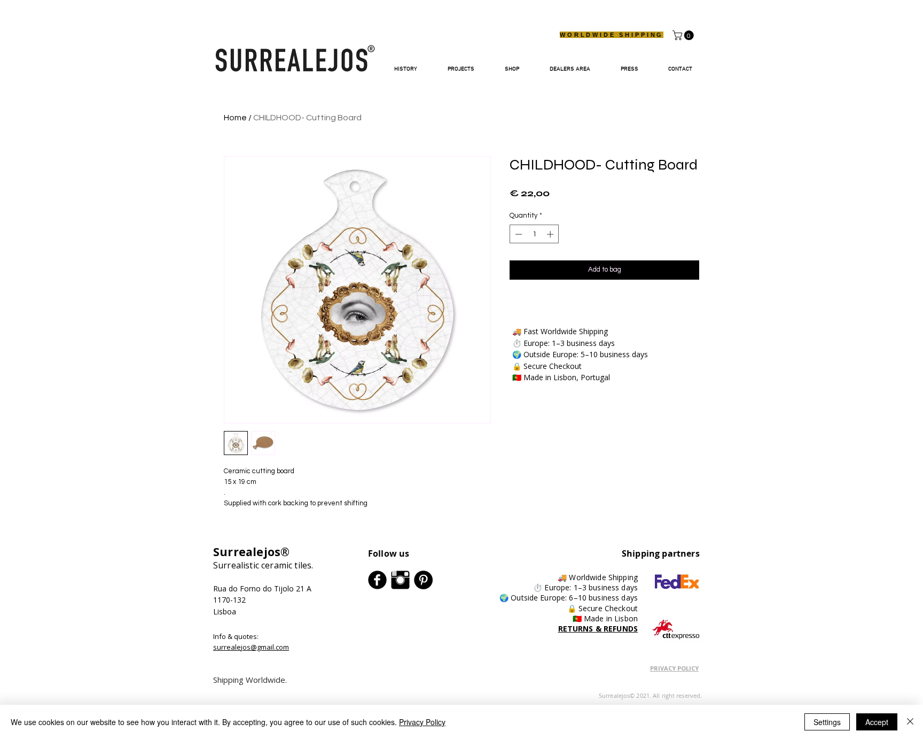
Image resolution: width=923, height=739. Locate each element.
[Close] (910, 721)
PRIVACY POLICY (674, 668)
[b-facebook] (377, 580)
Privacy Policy (422, 722)
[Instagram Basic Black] (400, 580)
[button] (684, 35)
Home (235, 117)
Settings (827, 722)
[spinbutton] (534, 234)
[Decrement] (517, 234)
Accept (876, 722)
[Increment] (551, 234)
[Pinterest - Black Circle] (423, 580)
